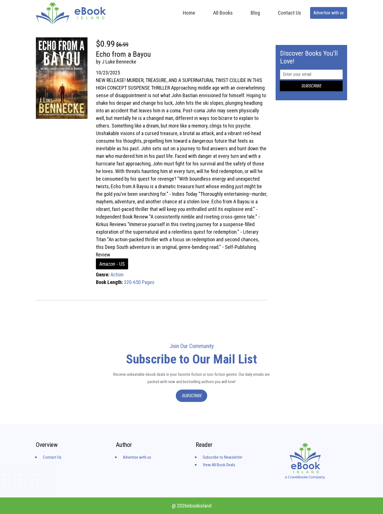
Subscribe (191, 395)
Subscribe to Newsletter (222, 457)
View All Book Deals (219, 464)
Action (117, 275)
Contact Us (289, 13)
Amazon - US (112, 264)
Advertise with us (328, 12)
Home (189, 13)
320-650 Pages (139, 282)
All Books (223, 13)
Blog (255, 13)
